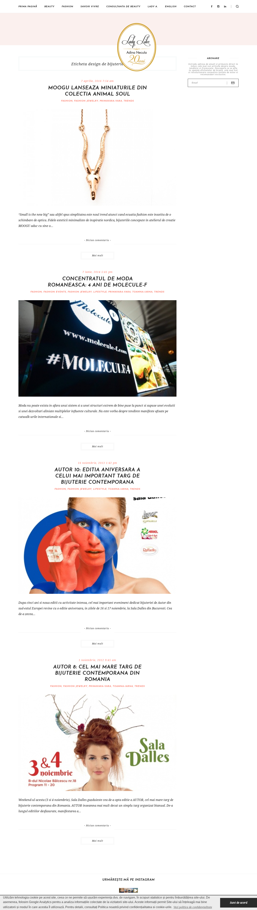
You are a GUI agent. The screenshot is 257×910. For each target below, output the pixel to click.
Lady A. (153, 6)
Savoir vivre (90, 6)
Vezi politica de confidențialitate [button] (192, 907)
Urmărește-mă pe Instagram (128, 879)
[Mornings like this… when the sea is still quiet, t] (135, 890)
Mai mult (97, 255)
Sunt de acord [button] (238, 902)
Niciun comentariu (97, 240)
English (170, 6)
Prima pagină (27, 6)
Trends (129, 101)
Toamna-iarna (142, 292)
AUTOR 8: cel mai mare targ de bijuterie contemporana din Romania (97, 673)
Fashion (67, 6)
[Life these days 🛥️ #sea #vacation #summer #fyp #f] (130, 890)
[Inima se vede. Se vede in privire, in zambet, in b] (126, 890)
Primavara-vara (111, 101)
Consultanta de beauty (123, 6)
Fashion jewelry (86, 101)
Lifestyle (100, 292)
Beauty (49, 6)
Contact (190, 6)
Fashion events (54, 292)
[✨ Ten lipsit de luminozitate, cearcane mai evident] (121, 890)
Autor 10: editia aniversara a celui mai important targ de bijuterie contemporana (97, 476)
